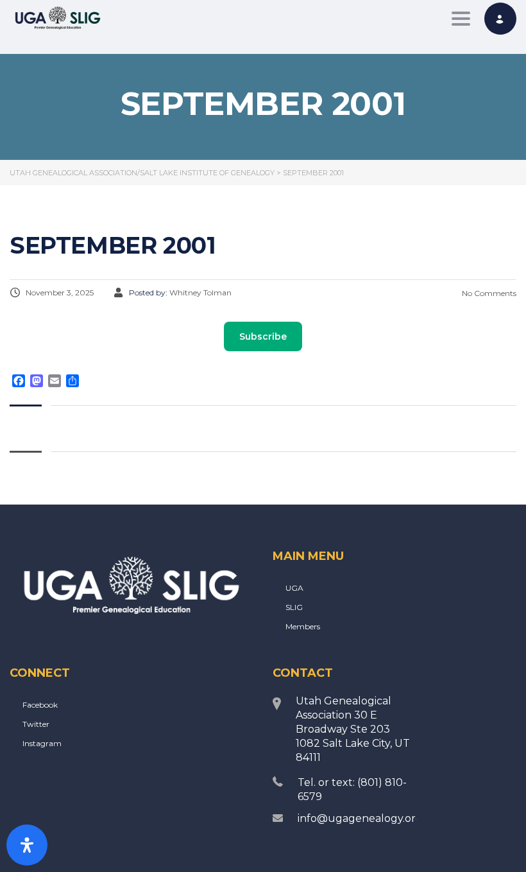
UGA (294, 588)
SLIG (294, 607)
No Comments (488, 293)
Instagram (42, 743)
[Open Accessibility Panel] (26, 845)
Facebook (40, 705)
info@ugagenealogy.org (360, 818)
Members (302, 626)
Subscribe (263, 336)
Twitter (35, 724)
